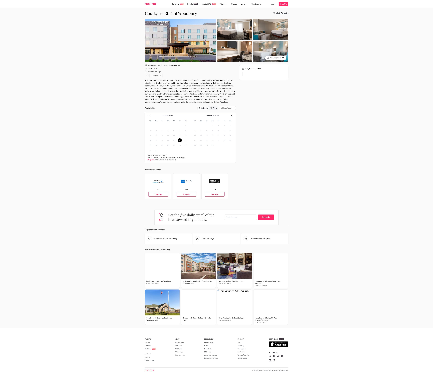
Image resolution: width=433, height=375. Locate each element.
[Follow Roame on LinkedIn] (270, 360)
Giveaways (179, 352)
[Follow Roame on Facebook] (274, 356)
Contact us (241, 352)
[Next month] (231, 115)
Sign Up (283, 4)
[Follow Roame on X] (274, 360)
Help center (241, 349)
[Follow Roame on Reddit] (278, 356)
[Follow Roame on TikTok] (282, 356)
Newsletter (208, 349)
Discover (148, 346)
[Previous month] (149, 115)
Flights (222, 4)
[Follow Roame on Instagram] (270, 356)
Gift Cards (178, 349)
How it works (180, 355)
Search (147, 343)
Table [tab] (215, 108)
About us (178, 346)
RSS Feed (207, 352)
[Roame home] (150, 370)
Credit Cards (208, 343)
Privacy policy (242, 358)
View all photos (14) (277, 58)
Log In (273, 4)
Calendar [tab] (204, 108)
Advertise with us (210, 355)
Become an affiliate (211, 358)
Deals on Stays (150, 360)
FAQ (238, 343)
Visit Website (282, 13)
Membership (256, 4)
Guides (234, 4)
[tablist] (207, 108)
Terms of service (243, 355)
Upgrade (150, 160)
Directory (240, 346)
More (243, 4)
